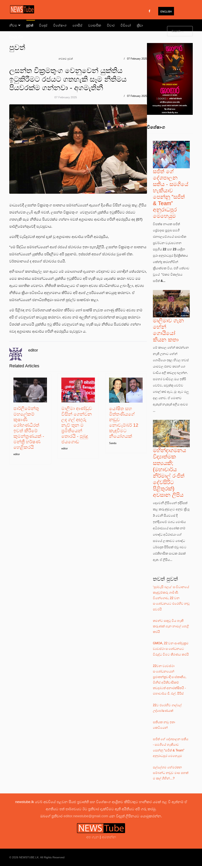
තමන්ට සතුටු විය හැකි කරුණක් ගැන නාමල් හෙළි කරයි (171, 626)
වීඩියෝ (126, 25)
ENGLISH (16, 37)
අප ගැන (93, 837)
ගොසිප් (77, 25)
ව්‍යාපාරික (94, 25)
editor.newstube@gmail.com (86, 816)
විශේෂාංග (59, 25)
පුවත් (29, 25)
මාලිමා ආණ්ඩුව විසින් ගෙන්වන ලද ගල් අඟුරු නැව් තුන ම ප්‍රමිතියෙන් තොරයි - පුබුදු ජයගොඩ (76, 425)
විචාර (111, 25)
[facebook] (149, 11)
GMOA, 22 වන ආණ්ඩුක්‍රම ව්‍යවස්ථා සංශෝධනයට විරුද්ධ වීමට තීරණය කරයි (171, 649)
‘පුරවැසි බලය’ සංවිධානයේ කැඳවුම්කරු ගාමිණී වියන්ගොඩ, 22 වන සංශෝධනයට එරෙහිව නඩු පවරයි (171, 598)
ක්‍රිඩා (140, 25)
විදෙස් (43, 25)
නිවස (13, 25)
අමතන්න (109, 837)
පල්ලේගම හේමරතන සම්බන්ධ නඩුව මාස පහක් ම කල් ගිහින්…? (170, 773)
